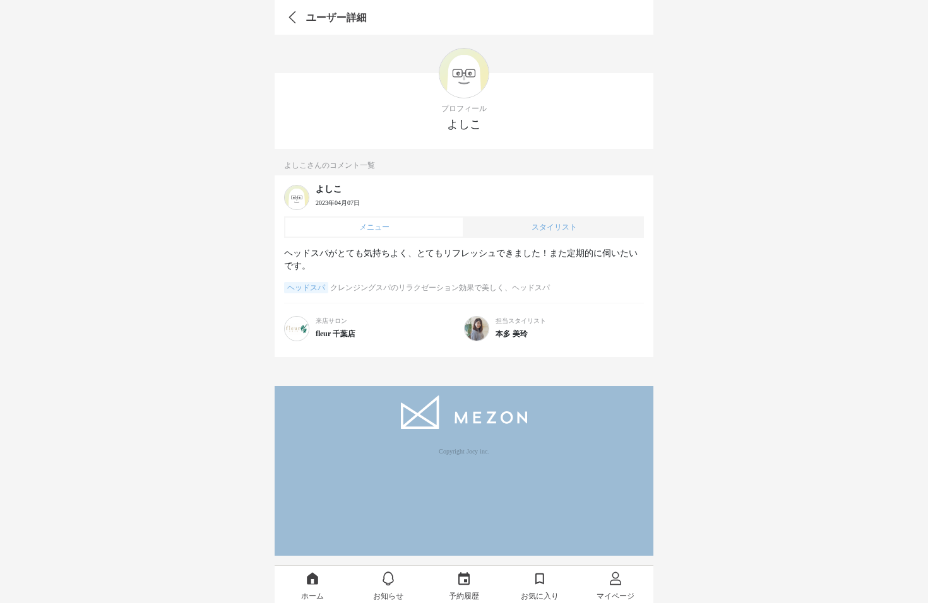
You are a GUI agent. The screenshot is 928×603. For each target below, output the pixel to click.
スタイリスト (554, 227)
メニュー (374, 227)
